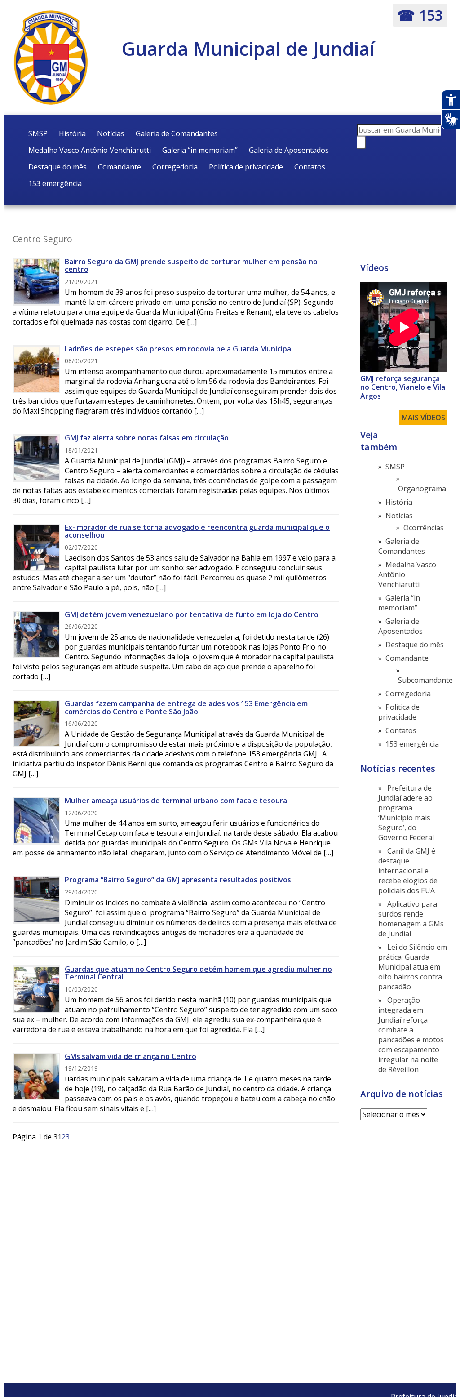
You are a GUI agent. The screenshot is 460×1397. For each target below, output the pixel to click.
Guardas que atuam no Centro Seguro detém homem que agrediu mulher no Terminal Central (198, 973)
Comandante (119, 167)
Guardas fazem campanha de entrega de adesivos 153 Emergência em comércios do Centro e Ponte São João (186, 707)
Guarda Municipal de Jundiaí (248, 48)
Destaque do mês (57, 167)
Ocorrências (423, 528)
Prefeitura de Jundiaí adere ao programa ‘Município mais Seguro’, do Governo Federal (406, 812)
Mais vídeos (423, 418)
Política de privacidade (246, 167)
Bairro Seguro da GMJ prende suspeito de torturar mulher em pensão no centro (191, 266)
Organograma (422, 489)
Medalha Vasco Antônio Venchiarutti (89, 150)
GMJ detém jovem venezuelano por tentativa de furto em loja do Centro (191, 614)
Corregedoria (175, 167)
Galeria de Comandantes (177, 133)
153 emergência (55, 183)
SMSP (38, 133)
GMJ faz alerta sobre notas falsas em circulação (147, 438)
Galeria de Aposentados (289, 150)
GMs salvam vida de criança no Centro (130, 1056)
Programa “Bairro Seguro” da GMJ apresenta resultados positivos (178, 880)
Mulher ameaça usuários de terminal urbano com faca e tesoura (176, 800)
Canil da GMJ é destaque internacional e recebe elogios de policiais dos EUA (408, 870)
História (72, 133)
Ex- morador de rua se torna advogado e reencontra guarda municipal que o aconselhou (197, 531)
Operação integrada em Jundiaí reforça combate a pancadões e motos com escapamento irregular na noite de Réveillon (411, 1034)
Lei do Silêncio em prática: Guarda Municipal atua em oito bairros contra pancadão (412, 967)
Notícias (110, 133)
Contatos (309, 167)
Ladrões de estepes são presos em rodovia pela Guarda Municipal (179, 349)
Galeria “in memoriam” (200, 150)
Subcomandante (425, 680)
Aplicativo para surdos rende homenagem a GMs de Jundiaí (411, 919)
